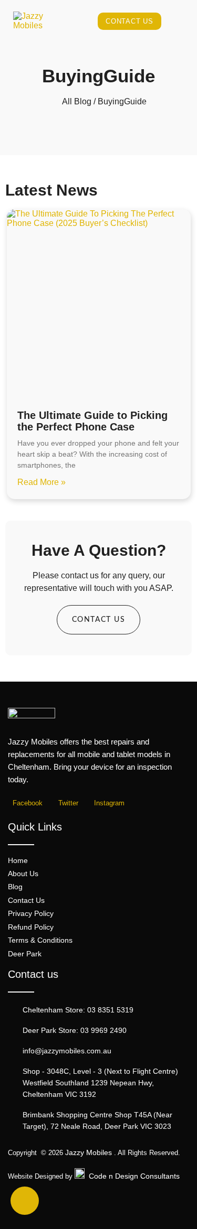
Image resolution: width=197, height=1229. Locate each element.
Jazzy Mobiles (88, 1152)
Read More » (41, 482)
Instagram (108, 803)
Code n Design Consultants (134, 1176)
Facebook (27, 803)
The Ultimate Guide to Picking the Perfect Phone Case (92, 421)
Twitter (67, 803)
